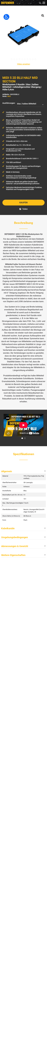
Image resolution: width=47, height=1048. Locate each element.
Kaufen (23, 202)
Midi (9, 96)
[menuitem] (40, 2)
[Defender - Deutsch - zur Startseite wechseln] (7, 2)
